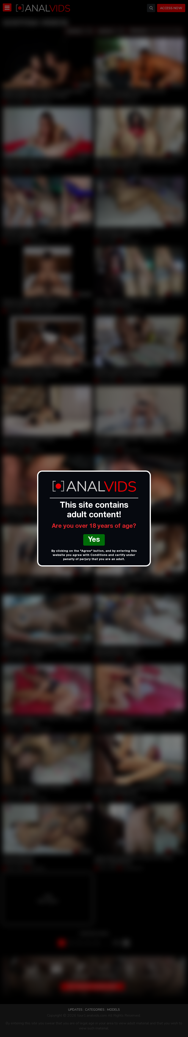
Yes (94, 540)
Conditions (98, 555)
